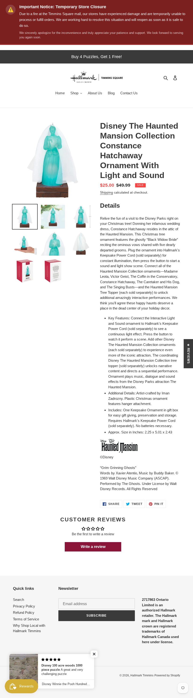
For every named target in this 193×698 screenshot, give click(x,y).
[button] (94, 654)
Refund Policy (23, 613)
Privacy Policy (24, 606)
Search (18, 600)
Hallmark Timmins (141, 675)
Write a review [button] (93, 547)
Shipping (106, 192)
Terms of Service (26, 619)
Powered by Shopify (167, 675)
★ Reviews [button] (188, 354)
